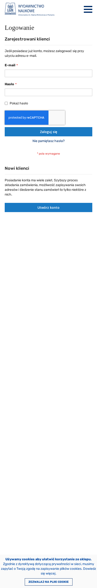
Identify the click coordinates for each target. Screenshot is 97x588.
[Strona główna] (29, 9)
